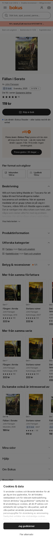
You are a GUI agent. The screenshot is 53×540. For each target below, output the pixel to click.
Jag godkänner (26, 526)
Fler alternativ (26, 534)
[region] (26, 510)
